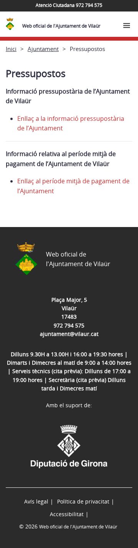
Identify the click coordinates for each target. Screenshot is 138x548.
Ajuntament (43, 49)
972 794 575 (69, 325)
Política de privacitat (83, 501)
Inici (11, 49)
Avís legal (36, 501)
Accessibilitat (67, 514)
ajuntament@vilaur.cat (69, 333)
